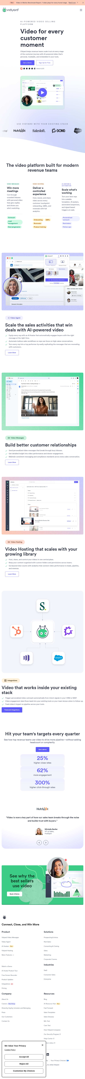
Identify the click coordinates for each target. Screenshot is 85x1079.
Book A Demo (14, 894)
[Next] (45, 842)
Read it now (72, 2)
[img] (32, 68)
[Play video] (42, 92)
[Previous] (39, 842)
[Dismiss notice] (83, 2)
